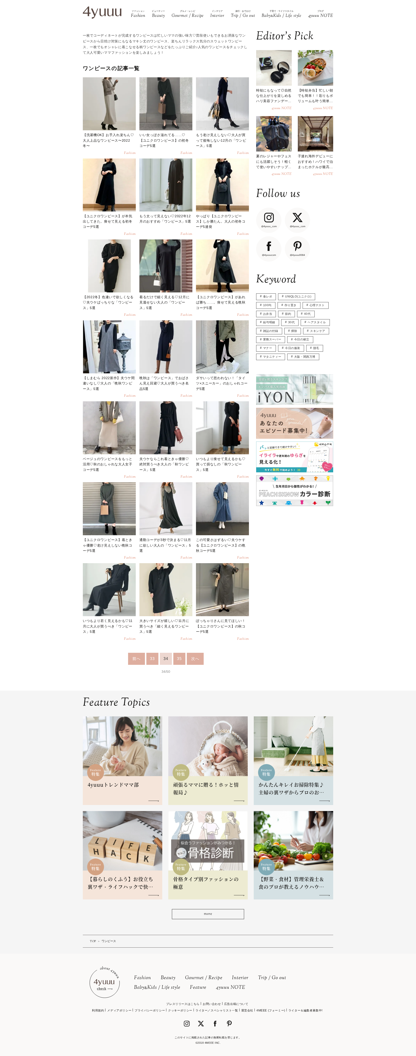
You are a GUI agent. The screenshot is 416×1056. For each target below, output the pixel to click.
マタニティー (272, 356)
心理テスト (317, 305)
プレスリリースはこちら (183, 1004)
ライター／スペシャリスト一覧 (216, 1010)
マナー (267, 348)
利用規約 (98, 1010)
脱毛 (316, 348)
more (208, 914)
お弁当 (267, 314)
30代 (291, 322)
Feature (198, 987)
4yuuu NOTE (230, 987)
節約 (288, 314)
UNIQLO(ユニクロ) (298, 296)
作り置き (291, 305)
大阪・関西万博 (304, 356)
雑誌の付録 (270, 331)
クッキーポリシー (180, 1010)
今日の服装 (292, 348)
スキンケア (317, 331)
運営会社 (247, 1010)
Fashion (142, 978)
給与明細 (269, 322)
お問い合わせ (212, 1004)
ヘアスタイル (317, 322)
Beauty (168, 978)
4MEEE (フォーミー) (270, 1010)
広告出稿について (236, 1004)
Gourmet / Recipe (203, 978)
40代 (307, 314)
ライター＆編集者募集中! (305, 1010)
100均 (267, 305)
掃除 (294, 331)
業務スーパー (272, 339)
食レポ (267, 296)
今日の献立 (301, 339)
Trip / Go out (272, 978)
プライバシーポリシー (150, 1010)
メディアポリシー (119, 1010)
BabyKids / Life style (157, 987)
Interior (240, 978)
